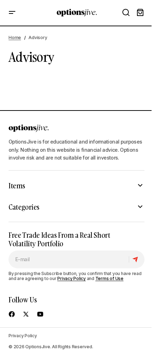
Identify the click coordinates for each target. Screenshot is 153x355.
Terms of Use (109, 278)
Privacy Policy (71, 278)
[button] (12, 13)
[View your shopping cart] (140, 13)
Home (15, 37)
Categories (24, 207)
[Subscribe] (136, 259)
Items (17, 185)
